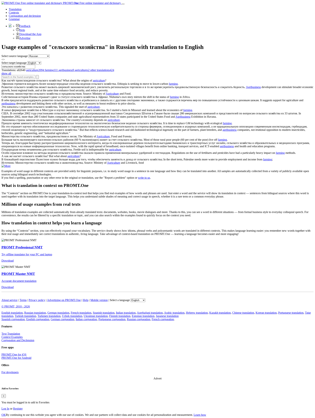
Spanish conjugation (13, 319)
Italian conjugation (86, 319)
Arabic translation (174, 312)
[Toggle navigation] (123, 4)
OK (3, 414)
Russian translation (35, 312)
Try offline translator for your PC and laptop (26, 254)
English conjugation (37, 319)
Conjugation (25, 15)
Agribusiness (253, 87)
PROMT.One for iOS (13, 354)
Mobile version (99, 300)
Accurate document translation (18, 280)
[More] (6, 166)
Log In (5, 408)
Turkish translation (25, 316)
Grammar (14, 19)
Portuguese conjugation (111, 319)
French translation (81, 312)
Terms (23, 300)
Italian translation (126, 312)
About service (9, 300)
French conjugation (163, 319)
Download (7, 260)
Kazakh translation (220, 312)
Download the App (30, 34)
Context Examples (12, 337)
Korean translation (266, 312)
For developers (10, 372)
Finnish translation (119, 316)
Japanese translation (167, 316)
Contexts (14, 12)
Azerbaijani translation (150, 312)
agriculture (99, 80)
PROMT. (91, 3)
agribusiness (8, 103)
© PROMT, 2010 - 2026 (15, 306)
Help (22, 30)
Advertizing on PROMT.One (64, 300)
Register (18, 408)
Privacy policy (37, 300)
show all (6, 73)
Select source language (14, 56)
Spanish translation (103, 312)
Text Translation (10, 333)
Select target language (14, 62)
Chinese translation (243, 312)
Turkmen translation (49, 316)
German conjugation (62, 319)
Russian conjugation (138, 319)
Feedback (24, 26)
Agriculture (112, 93)
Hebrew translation (197, 312)
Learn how (200, 414)
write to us (144, 177)
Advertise (24, 38)
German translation (58, 312)
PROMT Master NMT (18, 274)
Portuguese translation (291, 312)
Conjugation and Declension (17, 340)
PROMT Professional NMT (22, 247)
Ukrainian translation (96, 316)
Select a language (120, 300)
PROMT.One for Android (16, 357)
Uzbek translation (72, 316)
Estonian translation (143, 316)
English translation (12, 312)
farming (173, 83)
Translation (15, 9)
